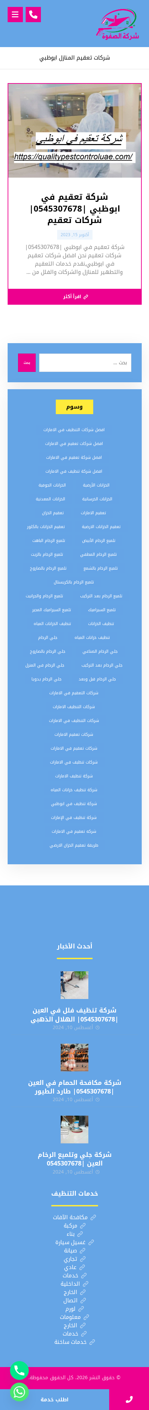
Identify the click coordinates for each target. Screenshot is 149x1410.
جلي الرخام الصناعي (100, 651)
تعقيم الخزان (53, 513)
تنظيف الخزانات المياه (52, 623)
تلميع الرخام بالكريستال (74, 582)
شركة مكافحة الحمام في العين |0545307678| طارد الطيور (74, 1087)
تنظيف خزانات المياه (92, 637)
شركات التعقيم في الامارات (73, 693)
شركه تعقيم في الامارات (74, 831)
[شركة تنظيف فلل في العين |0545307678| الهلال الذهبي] (74, 985)
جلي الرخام (48, 637)
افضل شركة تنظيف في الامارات (73, 471)
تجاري (70, 1258)
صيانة (70, 1250)
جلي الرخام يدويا (47, 679)
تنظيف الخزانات (101, 623)
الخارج (70, 1292)
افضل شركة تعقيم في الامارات (74, 457)
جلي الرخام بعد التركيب (102, 665)
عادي (70, 1267)
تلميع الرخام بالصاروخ (48, 568)
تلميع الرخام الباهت (48, 540)
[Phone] (19, 1370)
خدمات (70, 1275)
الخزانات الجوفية (52, 485)
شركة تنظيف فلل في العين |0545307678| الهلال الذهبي (74, 1015)
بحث (27, 362)
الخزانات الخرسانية (97, 499)
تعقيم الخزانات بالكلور (46, 526)
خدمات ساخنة (70, 1342)
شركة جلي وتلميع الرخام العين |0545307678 (75, 1159)
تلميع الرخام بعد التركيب (101, 596)
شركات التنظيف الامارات (74, 707)
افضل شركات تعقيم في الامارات (74, 443)
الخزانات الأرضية (96, 485)
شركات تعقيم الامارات (73, 734)
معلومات (70, 1317)
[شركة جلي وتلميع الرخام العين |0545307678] (74, 1129)
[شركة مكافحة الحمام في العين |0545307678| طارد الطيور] (74, 1057)
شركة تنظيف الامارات (74, 776)
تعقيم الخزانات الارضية (101, 526)
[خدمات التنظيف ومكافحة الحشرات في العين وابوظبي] (117, 23)
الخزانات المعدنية (50, 499)
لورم (70, 1308)
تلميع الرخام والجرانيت (44, 596)
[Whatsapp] (19, 1392)
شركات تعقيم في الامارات (74, 748)
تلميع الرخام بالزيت (47, 554)
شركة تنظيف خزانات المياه (74, 790)
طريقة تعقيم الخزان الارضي (74, 845)
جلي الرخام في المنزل (44, 665)
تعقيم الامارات (93, 513)
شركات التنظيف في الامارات (74, 720)
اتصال (70, 1300)
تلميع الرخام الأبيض (98, 540)
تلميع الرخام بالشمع (101, 568)
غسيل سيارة (70, 1242)
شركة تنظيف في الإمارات (74, 817)
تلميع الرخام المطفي (98, 554)
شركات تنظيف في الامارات (74, 762)
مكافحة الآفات (70, 1217)
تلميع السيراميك (102, 610)
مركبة (70, 1225)
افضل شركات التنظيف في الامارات (74, 430)
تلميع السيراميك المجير (51, 610)
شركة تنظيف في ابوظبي (74, 803)
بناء (70, 1234)
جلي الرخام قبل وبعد (97, 679)
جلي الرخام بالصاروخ (47, 651)
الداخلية (70, 1283)
